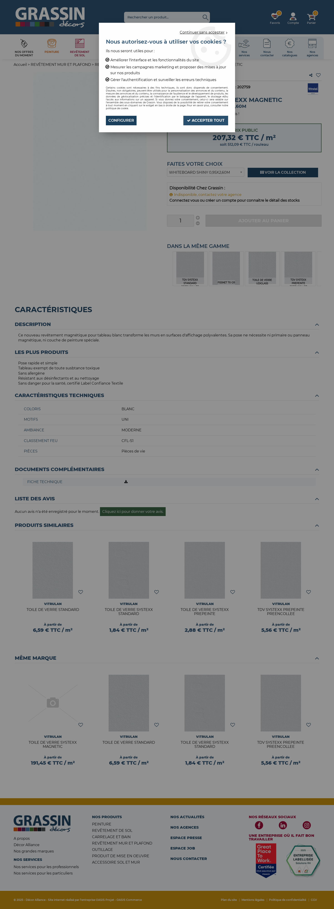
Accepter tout (207, 120)
